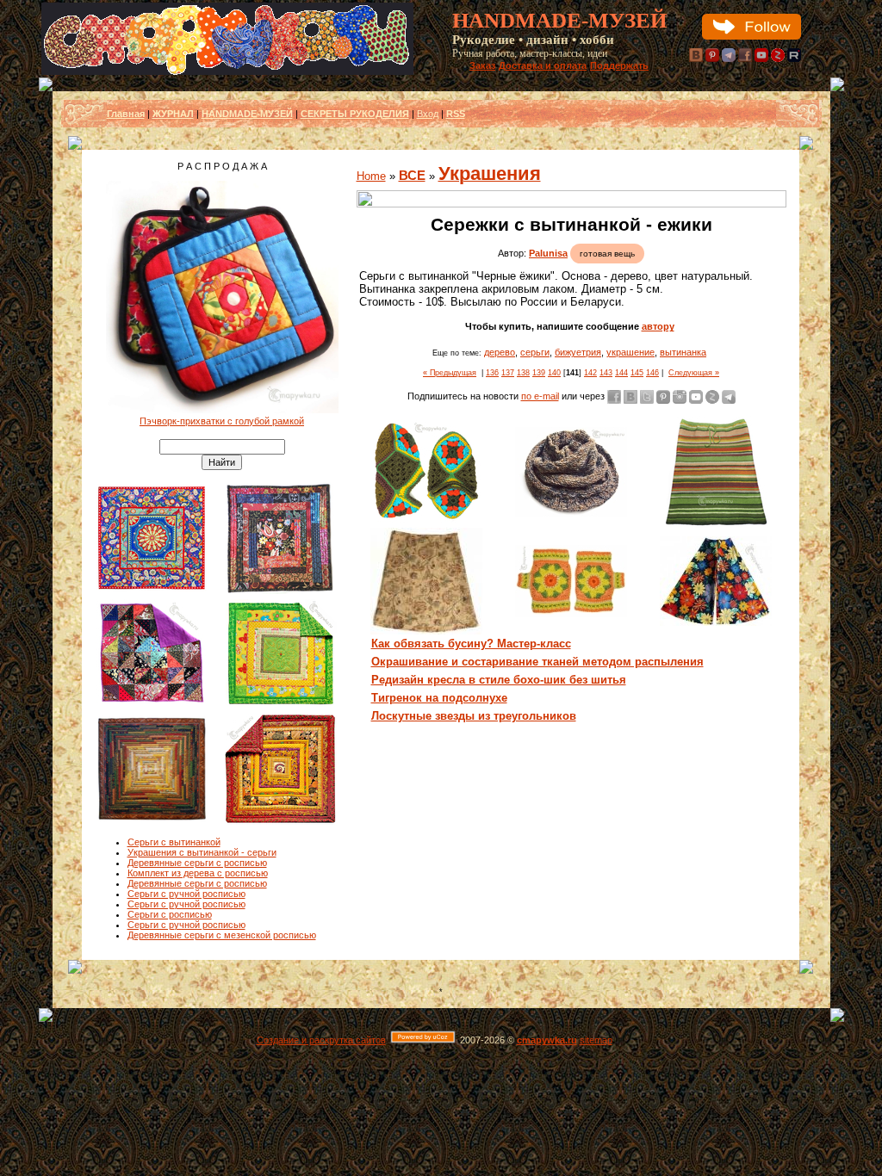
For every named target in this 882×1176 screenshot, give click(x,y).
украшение (630, 352)
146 (652, 372)
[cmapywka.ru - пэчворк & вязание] (227, 71)
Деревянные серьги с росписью (197, 862)
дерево (499, 352)
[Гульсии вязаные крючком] (426, 520)
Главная (126, 113)
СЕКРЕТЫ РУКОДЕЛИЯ (355, 113)
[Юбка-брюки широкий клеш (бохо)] (716, 622)
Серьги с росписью (169, 914)
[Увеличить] (571, 198)
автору (658, 326)
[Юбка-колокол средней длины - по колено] (426, 631)
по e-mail (540, 396)
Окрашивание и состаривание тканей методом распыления (537, 661)
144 (621, 372)
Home (371, 176)
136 (492, 372)
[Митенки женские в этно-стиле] (571, 614)
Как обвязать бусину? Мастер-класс (471, 643)
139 (538, 372)
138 (523, 372)
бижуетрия (578, 352)
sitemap (596, 1040)
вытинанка (683, 352)
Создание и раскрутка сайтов (321, 1040)
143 (605, 372)
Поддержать (619, 65)
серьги (535, 352)
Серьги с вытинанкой (173, 842)
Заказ (482, 65)
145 (636, 372)
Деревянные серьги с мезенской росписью (221, 935)
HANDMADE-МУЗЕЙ (247, 113)
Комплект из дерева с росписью (197, 873)
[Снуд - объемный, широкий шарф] (571, 513)
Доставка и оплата (543, 65)
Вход (427, 113)
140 (554, 372)
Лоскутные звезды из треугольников (473, 715)
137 (507, 372)
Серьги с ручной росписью (186, 893)
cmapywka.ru (547, 1040)
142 (590, 372)
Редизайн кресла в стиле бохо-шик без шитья (498, 679)
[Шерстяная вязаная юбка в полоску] (715, 524)
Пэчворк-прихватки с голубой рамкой (222, 421)
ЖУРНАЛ (173, 113)
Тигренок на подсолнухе (439, 697)
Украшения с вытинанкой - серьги (201, 852)
